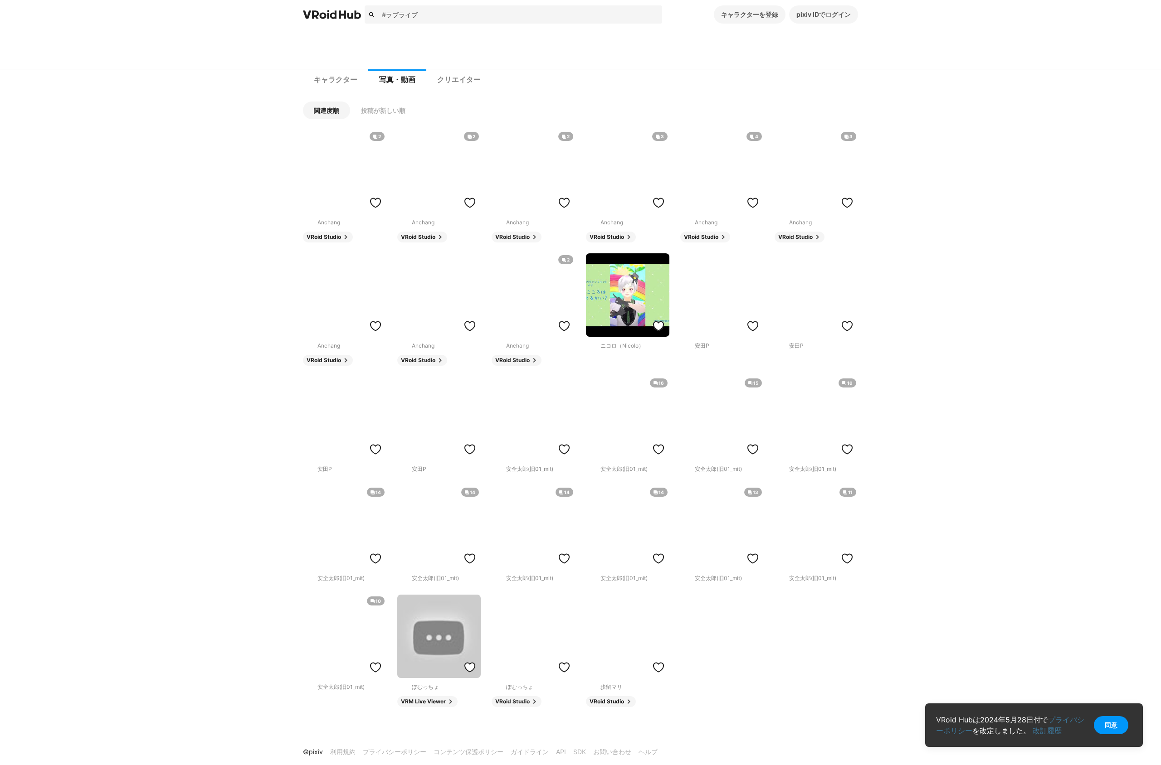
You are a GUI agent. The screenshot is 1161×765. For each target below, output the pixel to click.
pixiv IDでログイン (823, 14)
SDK (579, 751)
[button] (326, 110)
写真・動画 (397, 79)
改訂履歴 (1047, 730)
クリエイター (459, 79)
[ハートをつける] (375, 202)
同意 (1111, 725)
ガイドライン (530, 751)
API (561, 751)
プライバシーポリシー (394, 751)
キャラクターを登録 (749, 14)
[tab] (335, 80)
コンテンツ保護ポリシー (468, 751)
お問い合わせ (612, 751)
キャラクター (335, 79)
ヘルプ (648, 751)
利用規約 (343, 751)
